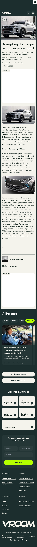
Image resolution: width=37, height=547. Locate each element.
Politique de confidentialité (7, 536)
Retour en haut (17, 380)
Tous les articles (20, 374)
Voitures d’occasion (26, 482)
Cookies (32, 536)
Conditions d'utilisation (20, 536)
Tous (29, 321)
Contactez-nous (25, 505)
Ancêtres (22, 490)
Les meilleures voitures (7, 483)
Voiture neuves (24, 486)
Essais (4, 513)
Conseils (5, 509)
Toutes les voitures (9, 478)
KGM (6, 321)
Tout (4, 501)
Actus (14, 321)
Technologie (20, 363)
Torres (6, 137)
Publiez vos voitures (26, 501)
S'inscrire (18, 463)
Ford (14, 363)
